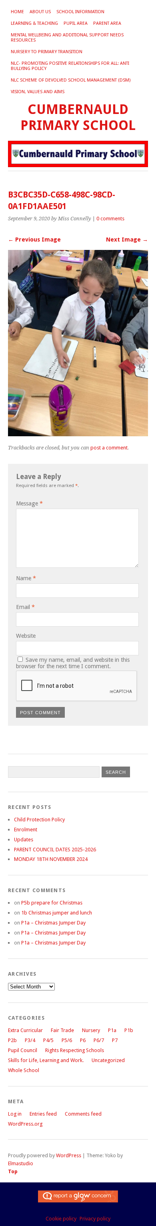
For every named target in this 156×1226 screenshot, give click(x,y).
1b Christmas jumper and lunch (56, 913)
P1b (128, 1030)
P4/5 (48, 1040)
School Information (80, 11)
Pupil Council (22, 1050)
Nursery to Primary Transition (46, 51)
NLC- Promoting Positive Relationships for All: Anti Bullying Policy (70, 66)
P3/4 (30, 1040)
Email (25, 607)
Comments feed (83, 1114)
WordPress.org (25, 1124)
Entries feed (43, 1114)
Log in (15, 1114)
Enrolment (25, 830)
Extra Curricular (25, 1030)
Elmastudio (20, 1163)
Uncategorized (108, 1060)
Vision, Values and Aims (37, 91)
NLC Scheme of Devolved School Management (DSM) (70, 80)
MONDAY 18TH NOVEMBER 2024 (51, 859)
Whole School (23, 1070)
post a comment (109, 448)
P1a (112, 1030)
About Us (40, 11)
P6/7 (99, 1040)
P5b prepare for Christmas (51, 903)
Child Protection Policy (39, 820)
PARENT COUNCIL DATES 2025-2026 (55, 850)
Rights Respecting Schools (74, 1050)
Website (26, 636)
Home (17, 11)
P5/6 (67, 1040)
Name (26, 578)
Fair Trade (62, 1030)
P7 (115, 1040)
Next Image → (127, 239)
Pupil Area (76, 23)
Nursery (91, 1030)
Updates (23, 840)
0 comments (110, 219)
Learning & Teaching (34, 23)
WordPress (68, 1155)
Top (13, 1171)
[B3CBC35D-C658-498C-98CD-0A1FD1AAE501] (78, 434)
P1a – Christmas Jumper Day (53, 923)
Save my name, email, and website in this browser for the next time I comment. (73, 663)
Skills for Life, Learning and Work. (46, 1060)
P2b (12, 1040)
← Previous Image (34, 239)
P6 (83, 1040)
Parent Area (107, 23)
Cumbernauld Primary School (78, 117)
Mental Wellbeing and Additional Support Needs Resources (67, 37)
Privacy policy (95, 1219)
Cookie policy (61, 1219)
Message (29, 503)
